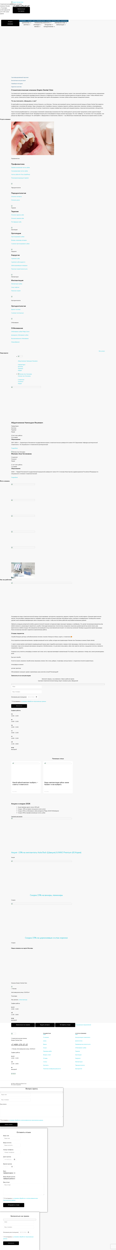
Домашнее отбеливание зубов (19, 335)
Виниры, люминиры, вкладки (19, 240)
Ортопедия (37, 24)
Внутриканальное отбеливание (20, 338)
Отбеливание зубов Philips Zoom (20, 331)
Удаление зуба (15, 258)
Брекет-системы (15, 309)
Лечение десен (15, 200)
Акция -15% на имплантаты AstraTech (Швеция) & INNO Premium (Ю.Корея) (46, 852)
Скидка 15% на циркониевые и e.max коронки (46, 938)
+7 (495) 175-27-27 (21, 6)
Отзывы (48, 21)
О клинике (46, 1037)
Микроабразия (15, 342)
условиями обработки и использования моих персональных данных (26, 1120)
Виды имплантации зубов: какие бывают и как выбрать (56, 783)
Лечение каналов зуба (17, 218)
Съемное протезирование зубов (20, 244)
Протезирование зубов (17, 236)
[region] (58, 51)
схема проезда (23, 1000)
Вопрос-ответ (56, 21)
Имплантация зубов (16, 284)
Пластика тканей (15, 291)
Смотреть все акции (16, 816)
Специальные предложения (83, 1025)
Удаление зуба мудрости (18, 262)
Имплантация (60, 24)
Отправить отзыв (13, 1205)
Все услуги (102, 351)
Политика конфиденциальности (52, 1069)
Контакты (64, 21)
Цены (34, 21)
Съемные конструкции (17, 313)
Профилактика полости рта (42, 22)
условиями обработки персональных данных (33, 701)
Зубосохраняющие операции (19, 265)
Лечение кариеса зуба (17, 215)
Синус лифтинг (15, 287)
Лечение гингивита (16, 196)
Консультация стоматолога (82, 1037)
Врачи (45, 1044)
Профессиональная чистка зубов (20, 167)
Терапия (36, 26)
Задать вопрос (45, 1025)
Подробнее (14, 448)
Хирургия (26, 24)
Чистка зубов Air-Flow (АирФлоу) (20, 174)
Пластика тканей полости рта (19, 269)
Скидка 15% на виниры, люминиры (46, 895)
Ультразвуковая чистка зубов (19, 171)
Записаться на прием (21, 10)
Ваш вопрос (3, 1104)
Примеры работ (40, 21)
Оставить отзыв (65, 1025)
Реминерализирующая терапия (20, 178)
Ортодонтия (48, 24)
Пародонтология (48, 26)
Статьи (45, 1062)
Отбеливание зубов (60, 22)
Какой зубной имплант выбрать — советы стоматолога (25, 783)
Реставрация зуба (16, 222)
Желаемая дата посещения (19, 697)
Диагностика (26, 22)
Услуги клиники (10, 23)
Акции (30, 21)
